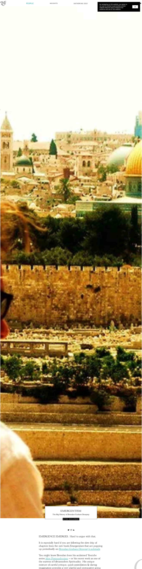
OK (135, 7)
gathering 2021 (81, 3)
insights (54, 3)
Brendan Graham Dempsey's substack (79, 549)
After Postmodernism (56, 558)
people (30, 3)
